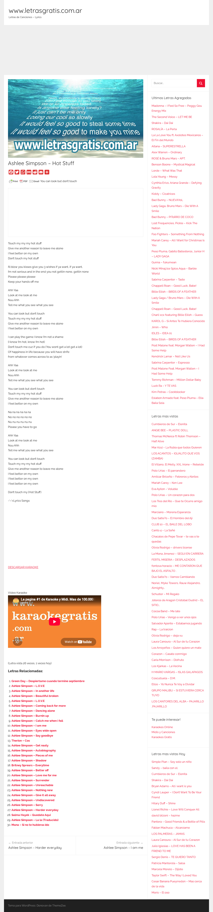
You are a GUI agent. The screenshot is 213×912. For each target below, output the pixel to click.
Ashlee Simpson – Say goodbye (32, 735)
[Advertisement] (106, 50)
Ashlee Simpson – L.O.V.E (28, 686)
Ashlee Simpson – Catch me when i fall (37, 720)
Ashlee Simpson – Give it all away (33, 795)
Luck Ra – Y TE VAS (164, 385)
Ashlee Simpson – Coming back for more (38, 705)
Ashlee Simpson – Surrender (30, 780)
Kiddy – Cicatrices (163, 193)
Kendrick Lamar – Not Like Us (171, 356)
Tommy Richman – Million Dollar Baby (176, 379)
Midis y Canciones (163, 732)
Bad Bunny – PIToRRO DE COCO (172, 217)
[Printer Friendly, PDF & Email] (24, 181)
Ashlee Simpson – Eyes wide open (33, 730)
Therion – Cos (20, 740)
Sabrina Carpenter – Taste (168, 279)
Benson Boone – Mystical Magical (173, 164)
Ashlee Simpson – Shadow (28, 760)
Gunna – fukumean (164, 262)
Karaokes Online (162, 727)
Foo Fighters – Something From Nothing (178, 234)
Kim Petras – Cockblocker (168, 392)
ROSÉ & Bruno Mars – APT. (168, 158)
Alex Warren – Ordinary (167, 152)
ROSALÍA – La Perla (164, 129)
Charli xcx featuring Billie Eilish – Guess (177, 315)
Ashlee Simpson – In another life (32, 691)
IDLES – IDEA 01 (162, 333)
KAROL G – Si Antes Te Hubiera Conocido (178, 321)
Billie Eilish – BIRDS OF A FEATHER (174, 291)
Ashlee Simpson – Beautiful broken (34, 696)
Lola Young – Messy (164, 176)
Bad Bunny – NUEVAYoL (167, 200)
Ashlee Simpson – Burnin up (30, 715)
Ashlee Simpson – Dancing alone (33, 710)
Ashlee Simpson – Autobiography (33, 750)
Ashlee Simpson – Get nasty (29, 745)
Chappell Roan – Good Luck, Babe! (174, 285)
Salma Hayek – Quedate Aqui (31, 815)
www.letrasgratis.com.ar (45, 10)
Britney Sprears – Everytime (30, 765)
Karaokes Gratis (162, 737)
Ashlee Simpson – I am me (28, 725)
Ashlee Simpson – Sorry (27, 805)
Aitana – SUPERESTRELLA (169, 146)
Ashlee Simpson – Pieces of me (32, 755)
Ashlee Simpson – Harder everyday (34, 810)
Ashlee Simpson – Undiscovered (32, 800)
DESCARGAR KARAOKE (23, 567)
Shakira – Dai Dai (162, 123)
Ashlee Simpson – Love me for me (34, 775)
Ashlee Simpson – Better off (30, 770)
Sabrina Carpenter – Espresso (171, 362)
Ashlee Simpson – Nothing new (32, 790)
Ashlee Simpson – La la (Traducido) (34, 820)
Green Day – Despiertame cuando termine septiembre (48, 681)
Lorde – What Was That (167, 170)
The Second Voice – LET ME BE (172, 117)
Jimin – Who (160, 327)
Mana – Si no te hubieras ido (30, 824)
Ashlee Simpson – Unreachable (32, 785)
